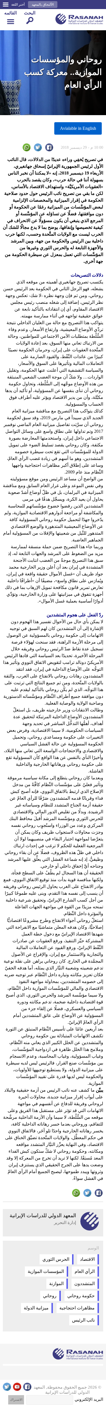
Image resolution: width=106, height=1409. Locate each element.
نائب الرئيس (83, 1320)
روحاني (50, 1295)
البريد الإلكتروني (89, 1399)
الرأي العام (85, 1271)
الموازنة (56, 1283)
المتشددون (84, 1283)
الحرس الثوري (55, 1259)
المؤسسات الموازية (46, 1271)
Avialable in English (78, 128)
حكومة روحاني (81, 1295)
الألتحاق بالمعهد (43, 5)
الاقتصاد (87, 1259)
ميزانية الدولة (36, 1307)
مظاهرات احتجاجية (77, 1307)
